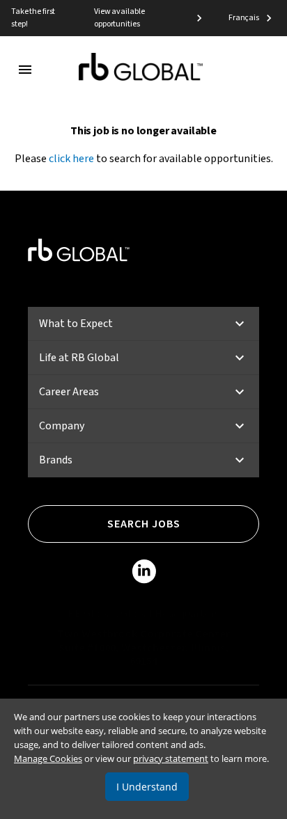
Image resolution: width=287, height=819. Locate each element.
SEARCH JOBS (143, 524)
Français (243, 18)
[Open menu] (25, 70)
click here (71, 158)
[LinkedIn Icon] (144, 574)
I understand (147, 786)
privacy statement (170, 758)
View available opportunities (119, 18)
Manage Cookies (48, 758)
